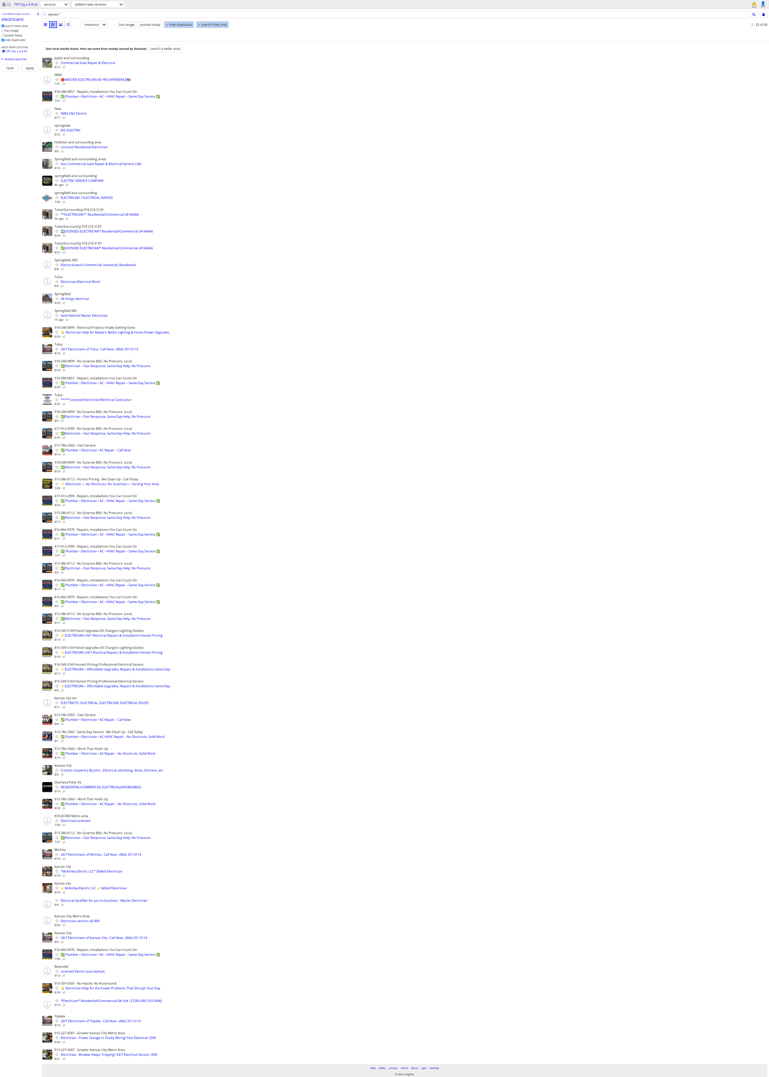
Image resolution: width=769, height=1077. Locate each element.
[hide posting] (64, 67)
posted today (13, 35)
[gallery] (60, 24)
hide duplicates (15, 40)
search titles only (16, 26)
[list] (45, 24)
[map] (68, 24)
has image (12, 30)
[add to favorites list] (56, 62)
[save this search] (763, 14)
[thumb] (53, 24)
